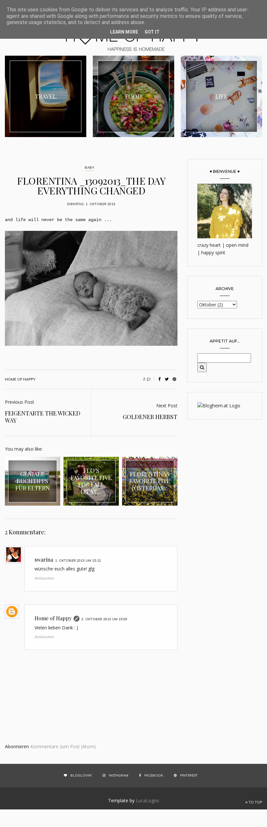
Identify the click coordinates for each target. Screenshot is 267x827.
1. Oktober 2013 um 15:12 (78, 560)
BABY (89, 167)
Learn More (124, 32)
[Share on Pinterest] (174, 379)
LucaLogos (147, 800)
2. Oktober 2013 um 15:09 (104, 619)
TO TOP (254, 802)
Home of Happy (53, 618)
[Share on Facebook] (159, 379)
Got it (152, 32)
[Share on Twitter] (166, 379)
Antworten (44, 578)
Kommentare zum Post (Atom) (63, 746)
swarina (44, 559)
